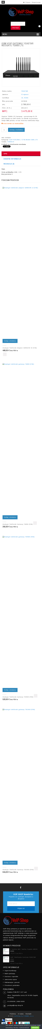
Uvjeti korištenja (10, 971)
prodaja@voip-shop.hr (15, 1005)
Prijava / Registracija (32, 2)
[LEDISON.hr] (20, 887)
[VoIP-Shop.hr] (21, 12)
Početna (13, 1014)
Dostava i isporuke (11, 977)
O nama (21, 1014)
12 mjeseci (25, 94)
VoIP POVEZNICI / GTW (17, 140)
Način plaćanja (9, 974)
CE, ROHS (24, 98)
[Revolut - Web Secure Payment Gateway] (7, 1020)
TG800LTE (10, 142)
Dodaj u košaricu (16, 130)
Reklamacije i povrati (12, 982)
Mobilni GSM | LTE (32, 140)
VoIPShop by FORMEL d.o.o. (24, 1016)
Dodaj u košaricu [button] (10, 341)
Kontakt (28, 1014)
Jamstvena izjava (10, 979)
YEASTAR (24, 91)
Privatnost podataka (11, 985)
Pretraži (15, 28)
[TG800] (21, 67)
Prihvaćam (35, 1027)
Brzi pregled (5, 354)
